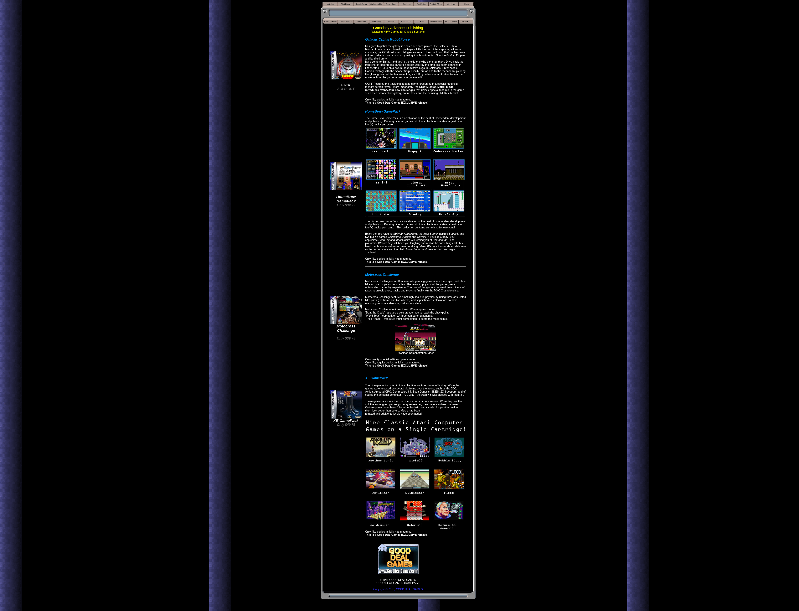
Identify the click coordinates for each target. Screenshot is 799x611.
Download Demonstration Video (415, 352)
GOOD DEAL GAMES (402, 579)
